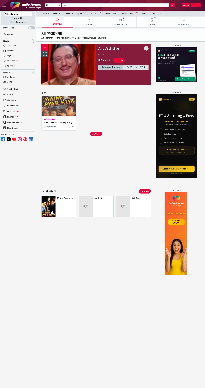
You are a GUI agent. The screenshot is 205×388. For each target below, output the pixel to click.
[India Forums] (25, 5)
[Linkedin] (31, 139)
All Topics (11, 77)
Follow (119, 60)
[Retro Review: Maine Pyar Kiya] (59, 106)
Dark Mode (8, 27)
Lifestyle (11, 60)
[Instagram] (20, 139)
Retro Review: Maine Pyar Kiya (58, 122)
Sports (10, 65)
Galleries (11, 100)
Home (10, 34)
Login (186, 5)
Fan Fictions (13, 105)
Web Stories (13, 122)
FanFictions (111, 13)
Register (196, 5)
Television (11, 45)
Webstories (128, 13)
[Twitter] (9, 139)
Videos (10, 94)
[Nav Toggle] (4, 5)
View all (96, 133)
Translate (21, 22)
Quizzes (11, 111)
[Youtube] (14, 139)
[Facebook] (3, 139)
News (6, 41)
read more (104, 59)
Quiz (79, 13)
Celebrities (12, 89)
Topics (69, 13)
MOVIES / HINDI (49, 119)
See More (7, 81)
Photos (157, 13)
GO (172, 5)
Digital (10, 55)
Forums (7, 72)
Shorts (10, 116)
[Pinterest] (25, 139)
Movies (10, 50)
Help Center (13, 128)
